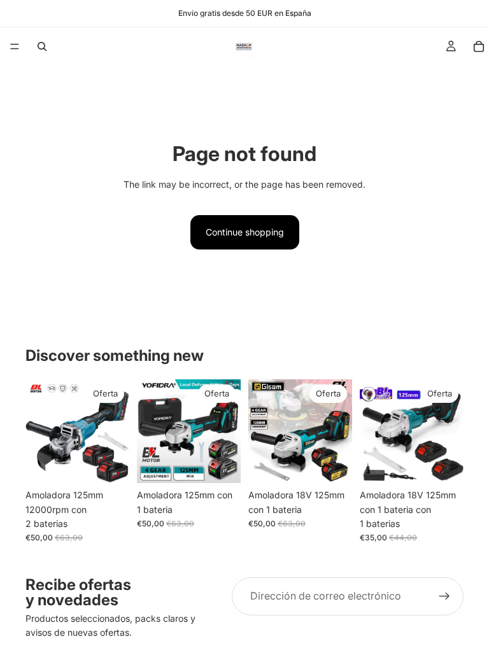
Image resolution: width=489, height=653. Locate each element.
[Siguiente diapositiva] (115, 432)
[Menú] (14, 46)
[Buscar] (42, 46)
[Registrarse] (444, 596)
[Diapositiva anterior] (39, 432)
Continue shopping (245, 232)
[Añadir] (109, 463)
